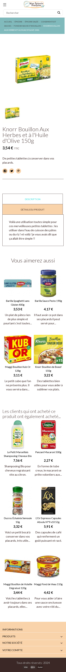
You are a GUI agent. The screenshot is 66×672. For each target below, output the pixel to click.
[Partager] (5, 171)
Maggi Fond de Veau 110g (48, 584)
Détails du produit (33, 209)
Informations (12, 629)
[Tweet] (11, 171)
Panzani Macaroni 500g (48, 452)
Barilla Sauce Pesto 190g (48, 300)
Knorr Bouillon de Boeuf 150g (48, 368)
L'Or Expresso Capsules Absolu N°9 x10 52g (48, 520)
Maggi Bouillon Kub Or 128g (18, 368)
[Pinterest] (18, 171)
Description (32, 199)
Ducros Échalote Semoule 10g (18, 520)
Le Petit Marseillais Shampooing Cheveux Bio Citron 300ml (18, 454)
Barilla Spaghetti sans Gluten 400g (17, 302)
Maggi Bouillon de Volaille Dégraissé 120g (17, 586)
